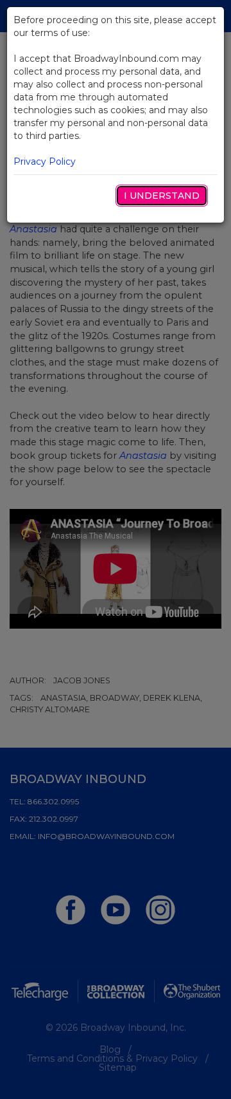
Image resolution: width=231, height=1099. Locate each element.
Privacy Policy (44, 161)
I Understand (162, 195)
